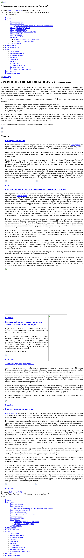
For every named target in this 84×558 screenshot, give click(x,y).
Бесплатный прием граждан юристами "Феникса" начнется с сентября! (23, 323)
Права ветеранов (16, 34)
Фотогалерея (14, 63)
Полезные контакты (12, 73)
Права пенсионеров (17, 24)
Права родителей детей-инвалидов (23, 32)
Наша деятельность (17, 53)
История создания (16, 55)
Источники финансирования (20, 69)
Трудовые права (16, 43)
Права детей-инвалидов (18, 30)
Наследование (15, 38)
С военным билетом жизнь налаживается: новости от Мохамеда (35, 189)
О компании (14, 51)
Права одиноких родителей (20, 28)
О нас (7, 49)
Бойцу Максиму (11, 413)
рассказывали (22, 196)
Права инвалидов (16, 22)
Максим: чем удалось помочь (19, 409)
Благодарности (10, 71)
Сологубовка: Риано (15, 140)
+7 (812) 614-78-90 (15, 10)
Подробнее (9, 185)
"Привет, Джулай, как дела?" (19, 364)
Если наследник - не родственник (26, 39)
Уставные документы (17, 65)
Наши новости (10, 45)
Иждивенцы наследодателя (24, 41)
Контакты (13, 57)
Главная (8, 18)
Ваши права (9, 20)
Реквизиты (14, 59)
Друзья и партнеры (17, 67)
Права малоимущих (17, 36)
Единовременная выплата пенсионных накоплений (33, 26)
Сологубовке (75, 145)
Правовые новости (12, 47)
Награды (13, 61)
